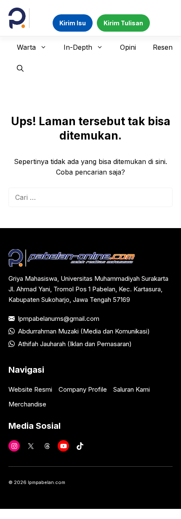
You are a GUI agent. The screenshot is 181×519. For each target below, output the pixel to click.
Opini (128, 47)
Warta (26, 47)
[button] (20, 68)
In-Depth (78, 47)
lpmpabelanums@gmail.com (58, 319)
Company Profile (83, 389)
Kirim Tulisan (123, 23)
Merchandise (27, 404)
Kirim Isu (72, 23)
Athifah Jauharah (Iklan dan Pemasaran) (75, 344)
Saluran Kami (131, 389)
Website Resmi (30, 389)
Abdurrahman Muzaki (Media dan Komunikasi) (84, 331)
